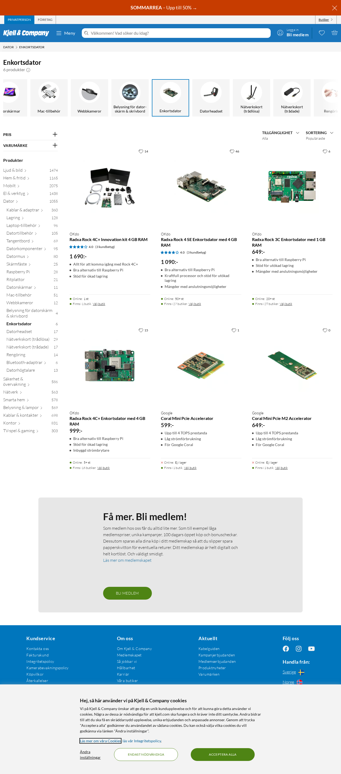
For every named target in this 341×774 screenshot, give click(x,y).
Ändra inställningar (90, 754)
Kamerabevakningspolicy (47, 667)
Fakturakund (37, 655)
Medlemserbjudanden (217, 661)
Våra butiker (127, 680)
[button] (28, 69)
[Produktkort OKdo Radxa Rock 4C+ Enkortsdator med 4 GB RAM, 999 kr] (109, 365)
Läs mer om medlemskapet (127, 560)
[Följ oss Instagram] (298, 648)
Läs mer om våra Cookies (100, 741)
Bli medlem (127, 593)
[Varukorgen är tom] (334, 32)
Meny (69, 32)
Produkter (13, 160)
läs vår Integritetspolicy (142, 741)
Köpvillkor (35, 674)
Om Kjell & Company (134, 648)
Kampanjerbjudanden (216, 655)
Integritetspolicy (40, 661)
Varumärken (209, 674)
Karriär (123, 674)
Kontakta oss (37, 648)
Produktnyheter (212, 667)
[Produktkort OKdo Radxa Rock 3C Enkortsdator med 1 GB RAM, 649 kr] (292, 186)
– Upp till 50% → (164, 7)
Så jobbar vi (127, 661)
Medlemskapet (129, 655)
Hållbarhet (126, 667)
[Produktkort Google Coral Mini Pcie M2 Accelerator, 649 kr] (292, 365)
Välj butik (99, 304)
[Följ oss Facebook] (286, 648)
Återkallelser (37, 680)
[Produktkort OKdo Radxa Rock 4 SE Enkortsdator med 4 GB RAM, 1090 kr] (201, 186)
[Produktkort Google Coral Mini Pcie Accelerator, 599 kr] (201, 365)
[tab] (19, 19)
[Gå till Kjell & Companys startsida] (27, 33)
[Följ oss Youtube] (311, 648)
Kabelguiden (209, 648)
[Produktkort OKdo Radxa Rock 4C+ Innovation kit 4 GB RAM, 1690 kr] (109, 186)
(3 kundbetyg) (105, 247)
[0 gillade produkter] (321, 32)
